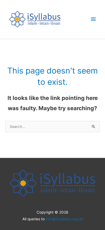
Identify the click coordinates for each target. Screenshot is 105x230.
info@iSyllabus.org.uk (64, 219)
